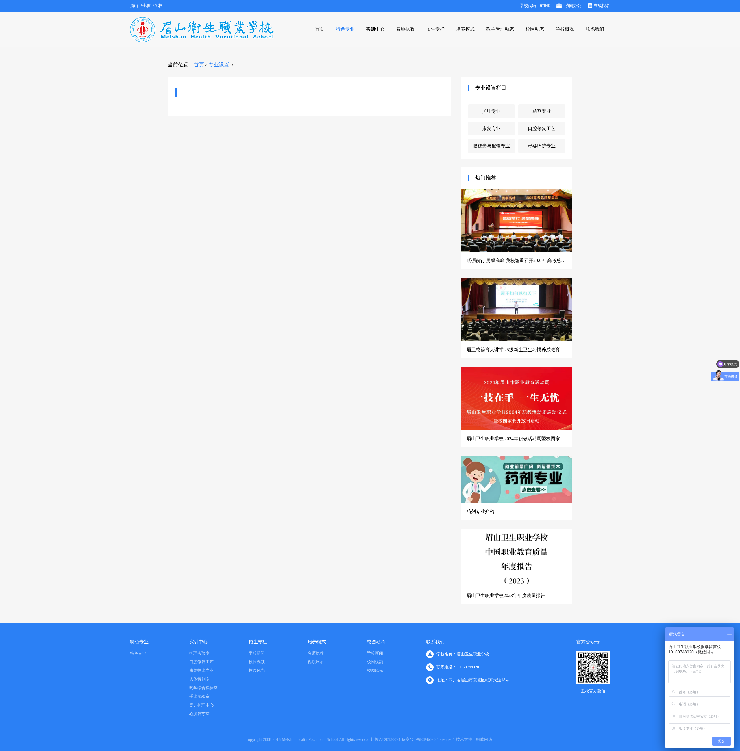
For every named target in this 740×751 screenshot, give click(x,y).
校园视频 (257, 662)
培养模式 (465, 29)
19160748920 (468, 667)
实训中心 (375, 29)
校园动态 (535, 29)
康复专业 (491, 128)
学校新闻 (257, 653)
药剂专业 (541, 111)
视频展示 (316, 662)
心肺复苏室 (199, 714)
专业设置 (218, 65)
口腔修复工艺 (542, 128)
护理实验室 (199, 653)
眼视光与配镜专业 (491, 145)
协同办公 (573, 5)
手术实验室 (199, 696)
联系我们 (595, 29)
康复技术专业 (201, 670)
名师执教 (405, 29)
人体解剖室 (199, 679)
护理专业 (491, 111)
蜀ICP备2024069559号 (435, 739)
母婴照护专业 (542, 145)
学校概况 (565, 29)
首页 (319, 29)
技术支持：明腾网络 (474, 739)
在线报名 (602, 5)
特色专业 (345, 29)
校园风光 (257, 670)
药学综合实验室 (203, 688)
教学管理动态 (500, 29)
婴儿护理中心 (201, 705)
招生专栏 (435, 29)
